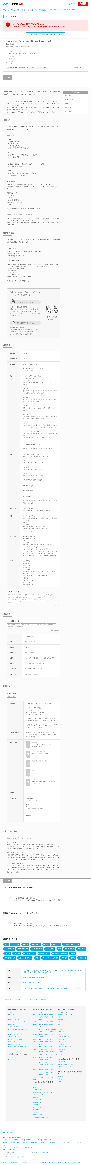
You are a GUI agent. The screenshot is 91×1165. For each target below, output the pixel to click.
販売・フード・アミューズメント (17, 1019)
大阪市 (46, 1054)
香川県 (46, 1064)
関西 (35, 1049)
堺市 (51, 1054)
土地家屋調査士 (50, 949)
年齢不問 (25, 944)
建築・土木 (12, 1041)
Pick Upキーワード (17, 1147)
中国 (35, 1057)
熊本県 (41, 1072)
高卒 (60, 1081)
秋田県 (38, 977)
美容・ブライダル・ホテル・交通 (17, 1022)
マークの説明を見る (55, 606)
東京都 (51, 1024)
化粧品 (73, 953)
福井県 (51, 1039)
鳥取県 (41, 1057)
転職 (5, 1147)
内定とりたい (56, 944)
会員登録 (83, 3)
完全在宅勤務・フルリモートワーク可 (43, 1092)
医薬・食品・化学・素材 (15, 1044)
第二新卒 (64, 958)
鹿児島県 (42, 1074)
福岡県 (41, 1069)
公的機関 (61, 1051)
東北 (35, 1014)
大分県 (46, 1072)
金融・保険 (61, 1039)
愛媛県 (51, 1064)
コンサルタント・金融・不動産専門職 (39, 9)
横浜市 (41, 1032)
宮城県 (29, 977)
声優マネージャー (44, 953)
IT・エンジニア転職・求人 (10, 1152)
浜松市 (46, 1046)
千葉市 (48, 1029)
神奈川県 (42, 1027)
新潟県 (41, 1034)
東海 (35, 1041)
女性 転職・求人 (36, 1152)
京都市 (41, 1054)
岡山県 (51, 1057)
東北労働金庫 (8, 10)
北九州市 (42, 1077)
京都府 (46, 1049)
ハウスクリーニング (29, 953)
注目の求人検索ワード (25, 958)
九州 (35, 1069)
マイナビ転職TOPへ (10, 1132)
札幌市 (41, 1012)
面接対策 (36, 1142)
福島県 (33, 977)
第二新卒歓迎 (26, 988)
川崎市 (46, 1032)
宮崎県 (51, 1072)
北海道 (35, 1012)
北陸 (35, 1039)
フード (60, 1034)
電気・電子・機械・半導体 (15, 1039)
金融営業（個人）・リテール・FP (79, 9)
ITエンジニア (12, 1036)
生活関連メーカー (63, 1022)
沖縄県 (47, 1074)
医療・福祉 (12, 1024)
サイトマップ (26, 1162)
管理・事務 (12, 1017)
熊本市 (52, 1077)
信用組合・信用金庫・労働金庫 (31, 982)
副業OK (36, 1097)
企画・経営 (12, 1014)
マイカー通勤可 (38, 1107)
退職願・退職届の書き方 (10, 1142)
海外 (35, 1079)
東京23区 (54, 1029)
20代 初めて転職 (69, 949)
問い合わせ (34, 1162)
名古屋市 (52, 1046)
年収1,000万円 (36, 944)
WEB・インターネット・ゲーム (17, 1034)
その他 (60, 1054)
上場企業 (36, 1112)
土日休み (61, 1076)
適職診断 (25, 1142)
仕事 (31, 1142)
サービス (61, 1027)
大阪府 (51, 1049)
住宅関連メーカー (63, 1019)
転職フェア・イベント (55, 1142)
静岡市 (41, 1046)
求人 (10, 1147)
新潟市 (41, 1036)
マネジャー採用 (38, 1114)
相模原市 (52, 1032)
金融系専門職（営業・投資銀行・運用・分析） (60, 9)
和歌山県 (52, 1051)
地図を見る (29, 811)
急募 (35, 1087)
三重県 (41, 1044)
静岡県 (46, 1041)
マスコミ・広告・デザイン (65, 1036)
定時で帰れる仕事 (10, 958)
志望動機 (38, 1139)
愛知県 (51, 1041)
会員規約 (6, 1162)
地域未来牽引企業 (23, 949)
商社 (60, 1024)
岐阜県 (41, 1041)
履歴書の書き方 (8, 1139)
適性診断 (45, 1139)
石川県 (46, 1039)
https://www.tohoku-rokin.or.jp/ (33, 674)
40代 (6, 944)
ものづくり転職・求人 (24, 1152)
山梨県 (46, 1034)
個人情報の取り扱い (16, 1162)
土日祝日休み (82, 958)
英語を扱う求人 (20, 1157)
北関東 (35, 1022)
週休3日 (46, 944)
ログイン (73, 4)
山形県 (46, 1017)
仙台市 (41, 1019)
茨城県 (41, 1022)
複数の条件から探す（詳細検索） (67, 1064)
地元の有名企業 (9, 949)
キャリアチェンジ (37, 949)
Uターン (52, 1139)
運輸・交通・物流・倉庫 (65, 1046)
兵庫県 (41, 1051)
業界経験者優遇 (57, 988)
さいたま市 (43, 1029)
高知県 (41, 1067)
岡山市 (41, 1062)
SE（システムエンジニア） (71, 944)
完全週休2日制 (37, 1099)
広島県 (41, 1059)
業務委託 (11, 1062)
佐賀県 (46, 1069)
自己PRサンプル (30, 1139)
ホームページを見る (32, 800)
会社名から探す (62, 1062)
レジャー (61, 1029)
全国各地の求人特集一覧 (65, 1067)
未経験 (73, 958)
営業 (10, 1012)
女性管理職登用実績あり (38, 988)
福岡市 (47, 1077)
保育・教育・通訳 (13, 1027)
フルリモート (81, 949)
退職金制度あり (38, 1102)
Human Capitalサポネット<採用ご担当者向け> (70, 1162)
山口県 (46, 1059)
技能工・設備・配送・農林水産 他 (17, 1046)
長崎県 (51, 1069)
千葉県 (46, 1024)
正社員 (37, 958)
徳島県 (41, 1064)
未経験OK (36, 1109)
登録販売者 (17, 953)
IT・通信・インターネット (65, 1012)
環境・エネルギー (63, 1049)
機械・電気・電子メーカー (65, 1014)
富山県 (41, 1039)
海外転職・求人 (47, 1152)
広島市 (46, 1062)
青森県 (42, 977)
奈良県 (46, 1051)
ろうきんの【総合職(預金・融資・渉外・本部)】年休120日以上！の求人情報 (29, 10)
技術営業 (7, 953)
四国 (35, 1064)
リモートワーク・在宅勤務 (50, 958)
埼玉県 (41, 1024)
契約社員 (11, 1059)
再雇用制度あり (66, 988)
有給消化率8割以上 (38, 1090)
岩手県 (24, 977)
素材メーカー (62, 1017)
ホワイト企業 (15, 944)
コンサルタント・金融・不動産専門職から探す (19, 9)
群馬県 (51, 1022)
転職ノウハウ (44, 1142)
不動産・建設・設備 (64, 1044)
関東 (59, 949)
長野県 (51, 1034)
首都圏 (35, 1024)
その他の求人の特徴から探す (41, 1117)
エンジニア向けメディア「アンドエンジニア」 (74, 1142)
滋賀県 (41, 1049)
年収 (19, 1142)
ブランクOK (48, 988)
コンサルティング (63, 1041)
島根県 (46, 1057)
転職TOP (5, 9)
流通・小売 (61, 1032)
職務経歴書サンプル (19, 1139)
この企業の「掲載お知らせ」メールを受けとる (46, 34)
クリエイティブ (13, 1032)
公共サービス (12, 1049)
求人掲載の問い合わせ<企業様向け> (48, 1162)
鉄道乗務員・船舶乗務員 (60, 953)
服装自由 (36, 1104)
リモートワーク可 (38, 1095)
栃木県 (46, 1022)
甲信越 (35, 1034)
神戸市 (55, 1054)
